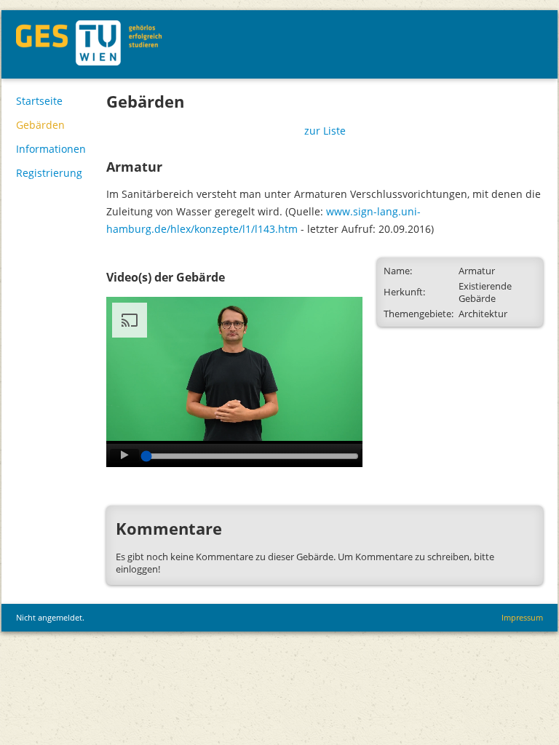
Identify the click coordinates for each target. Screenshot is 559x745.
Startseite (39, 101)
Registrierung (49, 173)
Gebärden (40, 125)
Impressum (522, 617)
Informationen (51, 149)
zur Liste (325, 131)
